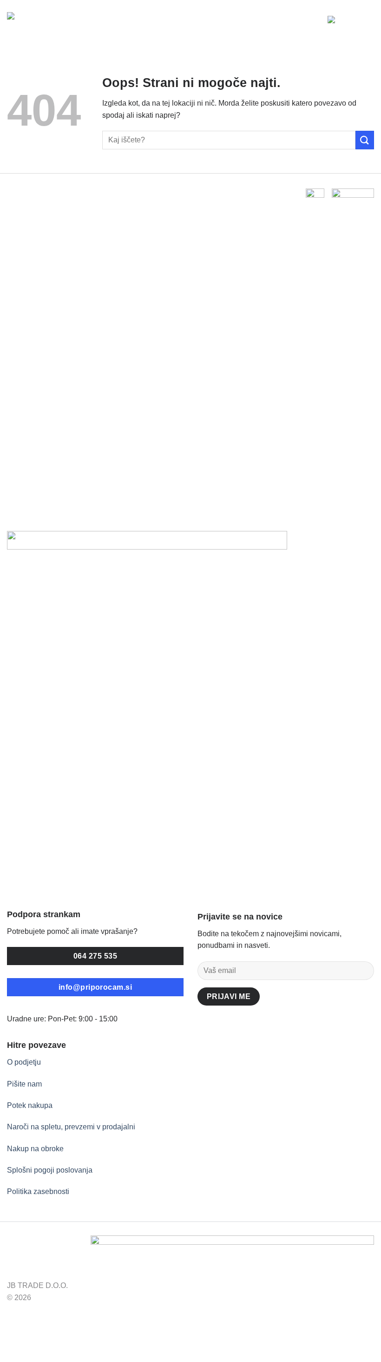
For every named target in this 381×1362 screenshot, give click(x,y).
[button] (335, 23)
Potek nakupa (30, 1105)
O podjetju (24, 1062)
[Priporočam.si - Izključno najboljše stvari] (49, 23)
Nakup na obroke (35, 1149)
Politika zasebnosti (38, 1191)
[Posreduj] (364, 140)
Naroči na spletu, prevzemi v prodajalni (71, 1127)
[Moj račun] (316, 23)
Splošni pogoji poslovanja (49, 1170)
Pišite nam (24, 1084)
